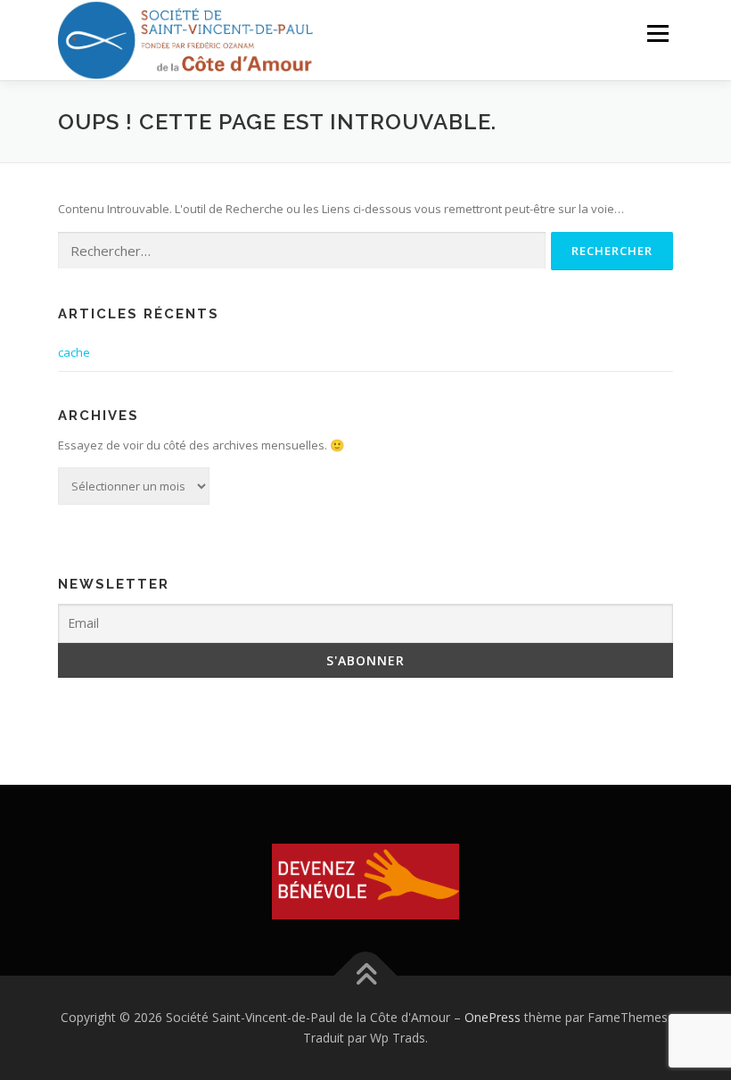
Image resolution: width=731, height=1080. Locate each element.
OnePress (492, 1017)
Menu (657, 33)
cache (74, 352)
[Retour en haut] (366, 975)
